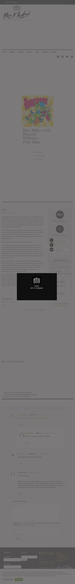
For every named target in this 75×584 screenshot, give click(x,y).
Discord (40, 288)
